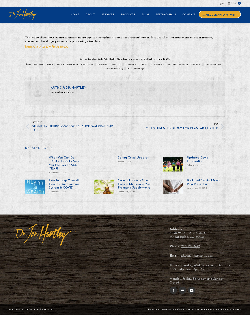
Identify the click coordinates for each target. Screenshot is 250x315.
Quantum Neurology (127, 59)
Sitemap (237, 309)
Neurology (183, 64)
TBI (128, 69)
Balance (60, 64)
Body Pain (103, 59)
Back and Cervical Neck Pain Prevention (203, 182)
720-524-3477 (190, 246)
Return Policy (207, 309)
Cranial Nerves (131, 64)
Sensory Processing (114, 69)
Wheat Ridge (139, 69)
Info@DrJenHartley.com (197, 256)
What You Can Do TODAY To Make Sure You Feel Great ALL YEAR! (64, 163)
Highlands (171, 64)
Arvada (50, 64)
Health (112, 59)
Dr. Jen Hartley (157, 64)
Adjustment (38, 64)
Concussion (116, 64)
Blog (94, 59)
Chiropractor (102, 64)
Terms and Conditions (173, 309)
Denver (144, 64)
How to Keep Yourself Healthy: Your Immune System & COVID (64, 184)
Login (221, 3)
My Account (154, 309)
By (148, 59)
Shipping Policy (223, 309)
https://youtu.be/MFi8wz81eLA (46, 46)
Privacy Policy (192, 309)
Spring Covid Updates (133, 157)
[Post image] (35, 164)
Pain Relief (196, 64)
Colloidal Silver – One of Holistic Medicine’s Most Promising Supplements (135, 184)
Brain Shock (72, 64)
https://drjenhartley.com (63, 92)
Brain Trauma (87, 64)
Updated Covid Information (197, 159)
